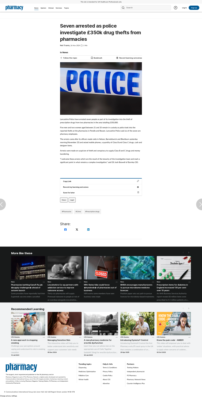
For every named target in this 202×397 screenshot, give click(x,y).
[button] (188, 252)
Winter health (83, 379)
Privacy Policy (108, 371)
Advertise (106, 383)
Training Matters (43, 381)
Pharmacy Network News (136, 379)
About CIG (106, 379)
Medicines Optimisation (87, 371)
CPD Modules (15, 337)
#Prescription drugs (92, 211)
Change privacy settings (8, 396)
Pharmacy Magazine (31, 381)
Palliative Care (84, 375)
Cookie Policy (107, 375)
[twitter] (77, 229)
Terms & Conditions (110, 367)
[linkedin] (88, 229)
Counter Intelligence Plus (136, 383)
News (64, 200)
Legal (72, 200)
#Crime (78, 211)
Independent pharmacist (135, 371)
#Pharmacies (66, 211)
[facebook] (65, 229)
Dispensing (82, 367)
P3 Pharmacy (53, 381)
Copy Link (67, 181)
